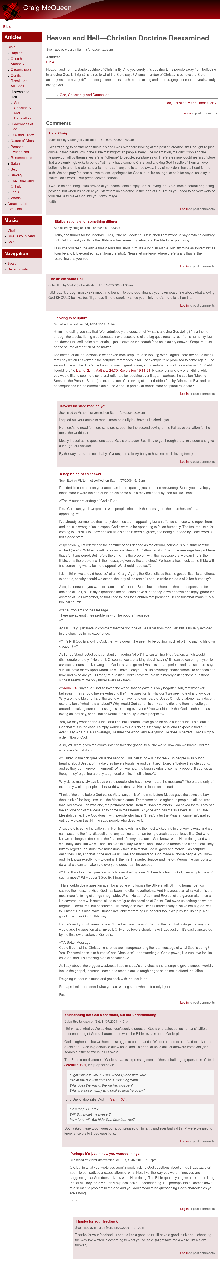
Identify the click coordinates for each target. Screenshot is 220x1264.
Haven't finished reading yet (82, 405)
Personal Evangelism (20, 149)
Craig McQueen (47, 7)
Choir (12, 230)
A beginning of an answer (80, 473)
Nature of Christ (23, 140)
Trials (15, 191)
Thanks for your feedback (97, 1221)
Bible (7, 26)
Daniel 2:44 (85, 370)
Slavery (16, 175)
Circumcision (21, 69)
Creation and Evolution (17, 206)
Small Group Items (22, 236)
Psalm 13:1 (117, 1099)
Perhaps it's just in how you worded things (105, 1153)
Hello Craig (58, 133)
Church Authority (17, 61)
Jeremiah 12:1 (75, 1064)
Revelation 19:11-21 (134, 370)
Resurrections (21, 157)
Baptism (17, 52)
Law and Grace (22, 134)
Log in (186, 113)
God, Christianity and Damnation (84, 94)
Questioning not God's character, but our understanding (110, 1014)
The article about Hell (66, 278)
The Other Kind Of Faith (22, 184)
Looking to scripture (70, 317)
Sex (14, 169)
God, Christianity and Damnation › (190, 102)
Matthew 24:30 (106, 370)
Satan (15, 163)
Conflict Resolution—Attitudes (21, 80)
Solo (11, 241)
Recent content (19, 269)
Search (13, 263)
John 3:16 (70, 687)
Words (16, 197)
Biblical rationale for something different (86, 221)
